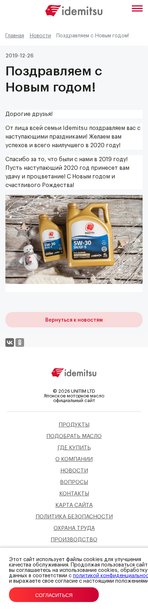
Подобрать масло (74, 436)
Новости (74, 471)
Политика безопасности (74, 516)
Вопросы (74, 482)
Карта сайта (74, 505)
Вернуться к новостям (74, 320)
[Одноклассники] (19, 342)
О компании (74, 459)
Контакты (74, 493)
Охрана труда (74, 528)
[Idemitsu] (74, 379)
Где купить (74, 448)
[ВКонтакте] (9, 342)
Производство (74, 539)
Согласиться (54, 595)
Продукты (74, 425)
